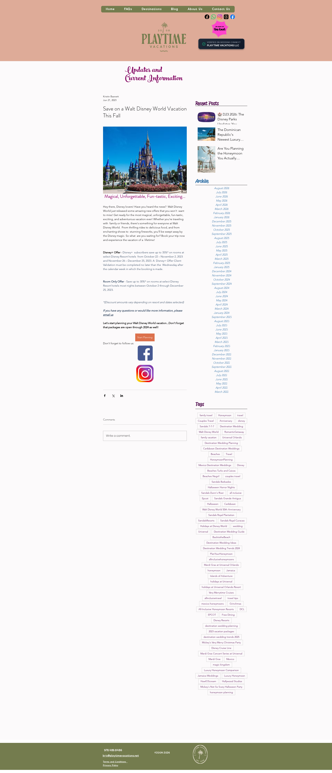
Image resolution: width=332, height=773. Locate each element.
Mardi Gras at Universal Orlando (221, 564)
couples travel (232, 476)
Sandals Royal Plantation (221, 515)
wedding (238, 526)
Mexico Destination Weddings (215, 465)
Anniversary (226, 420)
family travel (206, 415)
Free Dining (228, 614)
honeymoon (214, 570)
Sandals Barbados (221, 481)
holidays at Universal (221, 581)
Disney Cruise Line (221, 648)
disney (241, 420)
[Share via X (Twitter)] (113, 395)
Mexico (230, 659)
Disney (240, 465)
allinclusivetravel (213, 598)
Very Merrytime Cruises (221, 592)
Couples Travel (206, 420)
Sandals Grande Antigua (227, 498)
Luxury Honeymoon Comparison (221, 670)
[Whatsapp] (213, 17)
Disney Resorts (221, 620)
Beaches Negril (211, 476)
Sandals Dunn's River (212, 492)
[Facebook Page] (207, 17)
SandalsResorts (206, 520)
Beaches (215, 454)
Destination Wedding (231, 426)
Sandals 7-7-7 (207, 426)
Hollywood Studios (232, 681)
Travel (229, 454)
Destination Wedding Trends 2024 (221, 548)
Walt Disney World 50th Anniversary (221, 509)
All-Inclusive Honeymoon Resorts (216, 609)
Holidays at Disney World (213, 526)
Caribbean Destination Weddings (221, 448)
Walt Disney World (209, 431)
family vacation (208, 437)
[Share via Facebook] (104, 395)
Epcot (205, 498)
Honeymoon (224, 415)
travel (240, 415)
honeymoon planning (221, 692)
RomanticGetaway (234, 431)
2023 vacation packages (221, 631)
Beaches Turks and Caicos (221, 470)
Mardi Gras (214, 659)
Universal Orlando (232, 437)
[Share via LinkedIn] (121, 395)
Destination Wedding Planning (221, 443)
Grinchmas (235, 603)
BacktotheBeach (221, 537)
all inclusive (236, 492)
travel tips (233, 598)
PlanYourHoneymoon (221, 553)
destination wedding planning (221, 625)
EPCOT (212, 614)
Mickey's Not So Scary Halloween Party (221, 686)
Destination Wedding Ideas (221, 542)
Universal (203, 531)
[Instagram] (220, 17)
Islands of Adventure (221, 575)
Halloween (212, 503)
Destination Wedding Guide (229, 531)
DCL (242, 609)
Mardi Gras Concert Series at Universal (221, 653)
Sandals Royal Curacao (232, 520)
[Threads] (226, 17)
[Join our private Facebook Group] (232, 17)
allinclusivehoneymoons (221, 559)
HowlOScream (208, 681)
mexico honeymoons (212, 603)
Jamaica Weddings (208, 675)
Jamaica (230, 570)
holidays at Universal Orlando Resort (221, 587)
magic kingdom (221, 664)
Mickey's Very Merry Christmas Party (221, 642)
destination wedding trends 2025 (221, 636)
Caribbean (230, 503)
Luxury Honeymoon (234, 675)
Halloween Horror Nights (221, 487)
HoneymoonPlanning (221, 459)
